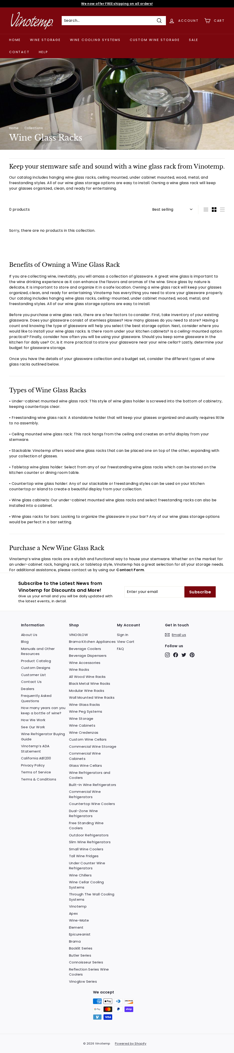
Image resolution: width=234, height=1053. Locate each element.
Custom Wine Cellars (88, 739)
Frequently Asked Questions (36, 698)
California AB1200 (36, 758)
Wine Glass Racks (84, 704)
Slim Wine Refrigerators (90, 842)
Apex (73, 913)
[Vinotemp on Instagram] (167, 654)
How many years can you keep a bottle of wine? (43, 710)
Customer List (33, 674)
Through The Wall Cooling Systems (91, 897)
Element (76, 927)
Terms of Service (36, 772)
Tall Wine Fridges (84, 856)
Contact (19, 52)
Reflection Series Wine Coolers (89, 972)
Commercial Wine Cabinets (85, 756)
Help (43, 52)
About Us (29, 634)
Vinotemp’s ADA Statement (35, 749)
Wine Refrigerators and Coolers (89, 775)
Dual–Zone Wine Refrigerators (83, 813)
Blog (25, 641)
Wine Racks (79, 669)
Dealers (28, 688)
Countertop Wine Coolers (92, 803)
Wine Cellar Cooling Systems (86, 885)
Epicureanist (80, 934)
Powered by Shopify (130, 1043)
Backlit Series (81, 948)
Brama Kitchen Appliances (92, 641)
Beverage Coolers (85, 648)
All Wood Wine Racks (87, 676)
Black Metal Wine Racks (89, 683)
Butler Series (80, 955)
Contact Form (130, 570)
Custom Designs (36, 667)
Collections (33, 128)
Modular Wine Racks (86, 690)
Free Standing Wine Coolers (86, 826)
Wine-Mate (79, 920)
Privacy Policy (33, 765)
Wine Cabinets (82, 725)
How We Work (33, 719)
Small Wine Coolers (86, 849)
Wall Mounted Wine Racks (91, 697)
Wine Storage (45, 40)
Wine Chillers (80, 875)
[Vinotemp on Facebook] (175, 654)
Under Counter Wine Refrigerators (87, 866)
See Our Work (33, 727)
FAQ (120, 648)
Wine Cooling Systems (95, 40)
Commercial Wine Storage (92, 746)
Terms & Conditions (38, 779)
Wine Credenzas (83, 732)
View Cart (126, 641)
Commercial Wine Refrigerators (85, 794)
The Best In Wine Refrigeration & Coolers (117, 3)
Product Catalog (36, 660)
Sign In (122, 634)
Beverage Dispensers (88, 655)
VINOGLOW (78, 634)
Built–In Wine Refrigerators (92, 784)
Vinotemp (78, 906)
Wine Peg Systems (85, 711)
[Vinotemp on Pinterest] (192, 654)
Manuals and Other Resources (38, 651)
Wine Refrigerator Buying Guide (43, 736)
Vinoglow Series (83, 981)
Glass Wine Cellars (85, 765)
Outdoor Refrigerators (89, 835)
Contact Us (31, 681)
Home (15, 40)
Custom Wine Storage (155, 40)
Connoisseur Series (86, 962)
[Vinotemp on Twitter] (183, 654)
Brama (75, 941)
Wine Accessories (84, 662)
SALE (193, 40)
